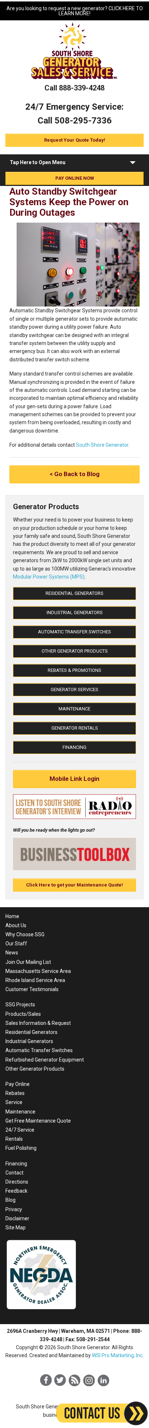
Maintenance (74, 708)
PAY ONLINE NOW (74, 178)
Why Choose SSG (24, 934)
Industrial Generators (75, 612)
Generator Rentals (74, 728)
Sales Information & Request (38, 1023)
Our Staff (16, 943)
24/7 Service (19, 1130)
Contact (14, 1173)
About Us (15, 925)
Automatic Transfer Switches (74, 631)
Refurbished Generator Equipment (44, 1060)
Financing (74, 747)
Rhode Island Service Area (35, 980)
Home (12, 916)
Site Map (15, 1227)
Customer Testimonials (32, 989)
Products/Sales (23, 1014)
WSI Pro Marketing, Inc (117, 1355)
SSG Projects (20, 1004)
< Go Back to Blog (74, 474)
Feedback (16, 1191)
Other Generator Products (75, 651)
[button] (133, 164)
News (11, 953)
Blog (10, 1200)
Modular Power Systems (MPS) (49, 577)
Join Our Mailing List (28, 962)
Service (13, 1102)
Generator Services (74, 689)
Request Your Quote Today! (74, 140)
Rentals (14, 1139)
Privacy (13, 1209)
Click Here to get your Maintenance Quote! (74, 885)
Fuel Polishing (21, 1148)
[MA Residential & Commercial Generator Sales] (74, 79)
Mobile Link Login (74, 778)
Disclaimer (17, 1218)
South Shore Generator (102, 445)
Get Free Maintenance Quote (38, 1121)
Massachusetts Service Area (38, 971)
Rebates (15, 1093)
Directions (16, 1182)
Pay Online (17, 1084)
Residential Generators (74, 593)
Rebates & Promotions (74, 670)
